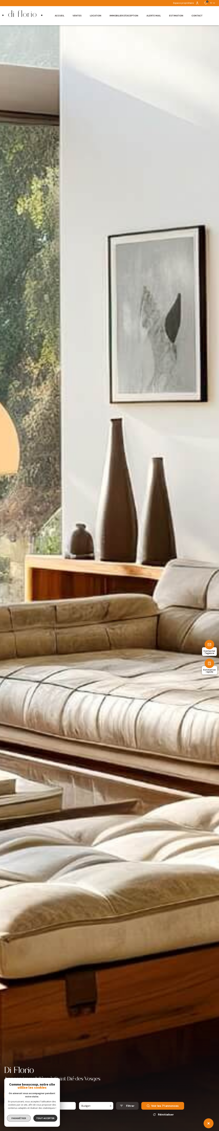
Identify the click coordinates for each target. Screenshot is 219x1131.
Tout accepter (45, 1118)
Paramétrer (19, 1118)
